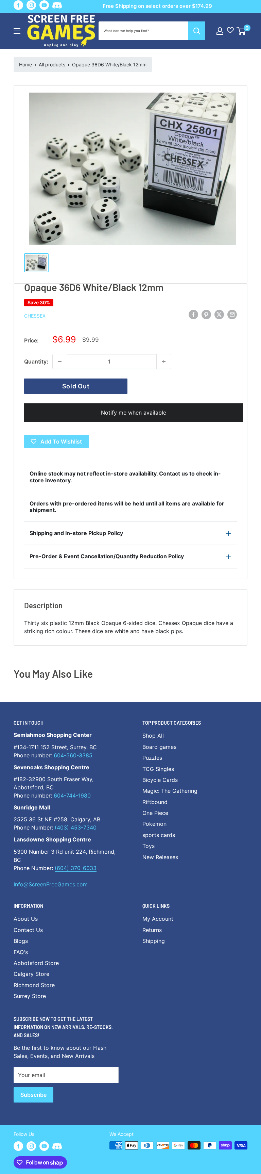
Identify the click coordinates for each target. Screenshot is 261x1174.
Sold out (76, 386)
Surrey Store (30, 996)
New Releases (160, 857)
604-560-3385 (73, 755)
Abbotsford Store (36, 963)
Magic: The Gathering (169, 790)
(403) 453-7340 (76, 827)
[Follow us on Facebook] (18, 5)
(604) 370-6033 (76, 868)
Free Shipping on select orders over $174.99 (157, 6)
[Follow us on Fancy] (57, 6)
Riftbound (155, 802)
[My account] (219, 31)
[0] (241, 31)
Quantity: (36, 361)
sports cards (158, 835)
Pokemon (154, 823)
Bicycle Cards (160, 779)
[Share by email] (232, 314)
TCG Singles (158, 769)
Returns (152, 930)
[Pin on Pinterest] (206, 314)
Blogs (21, 940)
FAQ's (21, 952)
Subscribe (33, 1094)
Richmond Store (34, 985)
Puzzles (152, 757)
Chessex (35, 316)
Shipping (153, 940)
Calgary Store (31, 973)
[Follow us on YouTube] (44, 5)
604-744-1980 (72, 795)
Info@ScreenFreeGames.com (51, 884)
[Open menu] (17, 31)
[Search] (196, 30)
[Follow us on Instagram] (31, 5)
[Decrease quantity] (60, 361)
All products (52, 64)
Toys (148, 845)
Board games (159, 746)
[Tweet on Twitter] (219, 314)
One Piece (155, 812)
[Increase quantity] (164, 361)
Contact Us (28, 930)
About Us (26, 918)
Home (25, 64)
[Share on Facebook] (193, 314)
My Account (157, 918)
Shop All (153, 735)
